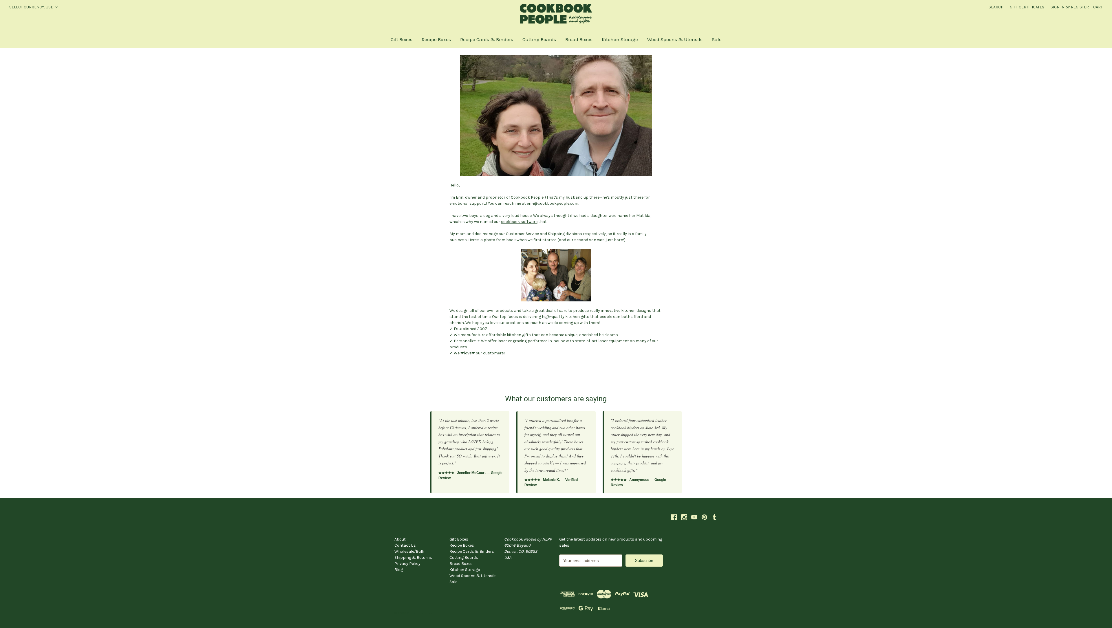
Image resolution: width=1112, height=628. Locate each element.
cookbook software (519, 221)
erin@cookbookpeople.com (552, 203)
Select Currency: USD (31, 7)
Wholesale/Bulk (409, 551)
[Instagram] (684, 517)
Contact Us (405, 545)
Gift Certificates (1027, 7)
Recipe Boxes (436, 39)
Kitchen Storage (620, 39)
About (400, 539)
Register (1080, 7)
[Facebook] (674, 517)
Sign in (1058, 7)
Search (996, 7)
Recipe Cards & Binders (486, 39)
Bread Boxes (578, 39)
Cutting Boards (539, 39)
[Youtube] (694, 517)
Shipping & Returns (413, 557)
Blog (398, 569)
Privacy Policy (407, 563)
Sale (717, 39)
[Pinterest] (704, 517)
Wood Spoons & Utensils (675, 39)
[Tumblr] (715, 517)
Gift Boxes (401, 39)
